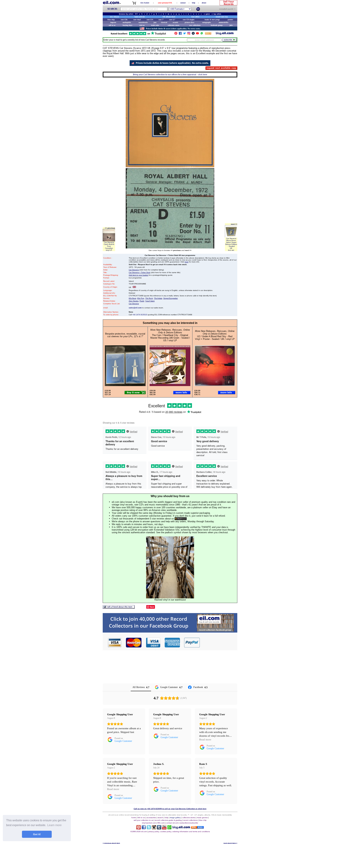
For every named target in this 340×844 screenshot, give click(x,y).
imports (113, 22)
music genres (202, 817)
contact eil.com (172, 823)
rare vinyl (137, 20)
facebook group (217, 25)
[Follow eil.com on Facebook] (143, 828)
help (193, 3)
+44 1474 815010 (139, 315)
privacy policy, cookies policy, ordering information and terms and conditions (179, 831)
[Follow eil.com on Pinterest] (138, 828)
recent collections (190, 820)
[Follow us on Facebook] (180, 34)
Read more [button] (205, 739)
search (160, 817)
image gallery (175, 817)
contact (183, 3)
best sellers (195, 17)
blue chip (111, 20)
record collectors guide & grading (168, 820)
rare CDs (124, 20)
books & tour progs (212, 20)
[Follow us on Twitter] (184, 34)
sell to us (112, 25)
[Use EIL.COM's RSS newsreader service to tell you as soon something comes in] (197, 827)
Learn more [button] (54, 825)
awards (175, 22)
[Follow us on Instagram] (188, 34)
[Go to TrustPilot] (138, 34)
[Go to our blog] (225, 34)
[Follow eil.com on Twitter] (149, 828)
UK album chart (169, 17)
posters (230, 20)
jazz (155, 22)
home (133, 817)
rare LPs (150, 20)
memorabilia (223, 22)
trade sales (155, 25)
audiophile (127, 22)
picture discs (189, 22)
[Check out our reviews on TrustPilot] (181, 518)
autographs (206, 22)
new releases (114, 17)
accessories (151, 817)
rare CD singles (188, 20)
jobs (231, 25)
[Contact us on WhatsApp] (201, 34)
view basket (144, 3)
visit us (142, 25)
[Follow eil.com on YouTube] (164, 828)
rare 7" (161, 20)
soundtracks (143, 22)
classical (164, 22)
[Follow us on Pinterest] (175, 34)
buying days (127, 25)
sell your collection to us (143, 820)
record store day (222, 17)
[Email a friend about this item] (119, 607)
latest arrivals (140, 17)
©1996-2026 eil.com (138, 831)
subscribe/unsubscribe (189, 823)
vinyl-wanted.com (149, 823)
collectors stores (173, 25)
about (204, 3)
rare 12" (172, 20)
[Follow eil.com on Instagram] (154, 828)
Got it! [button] (37, 834)
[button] (219, 642)
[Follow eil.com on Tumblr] (159, 828)
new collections (195, 25)
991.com (161, 823)
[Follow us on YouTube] (197, 34)
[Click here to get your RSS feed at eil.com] (208, 34)
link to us (141, 817)
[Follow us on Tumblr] (193, 34)
